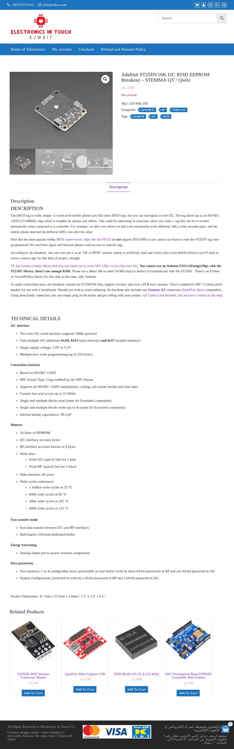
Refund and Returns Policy (123, 49)
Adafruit (147, 110)
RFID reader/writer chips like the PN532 (84, 239)
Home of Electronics (28, 49)
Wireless (179, 110)
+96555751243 (23, 5)
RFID (166, 116)
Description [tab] (118, 187)
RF (163, 110)
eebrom (138, 116)
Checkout (86, 49)
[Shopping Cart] (225, 729)
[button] (105, 79)
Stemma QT (156, 290)
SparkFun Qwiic (194, 290)
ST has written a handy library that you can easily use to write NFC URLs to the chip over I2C (74, 266)
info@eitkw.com (54, 5)
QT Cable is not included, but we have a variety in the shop (183, 295)
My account (62, 49)
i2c (154, 116)
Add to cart (33, 693)
